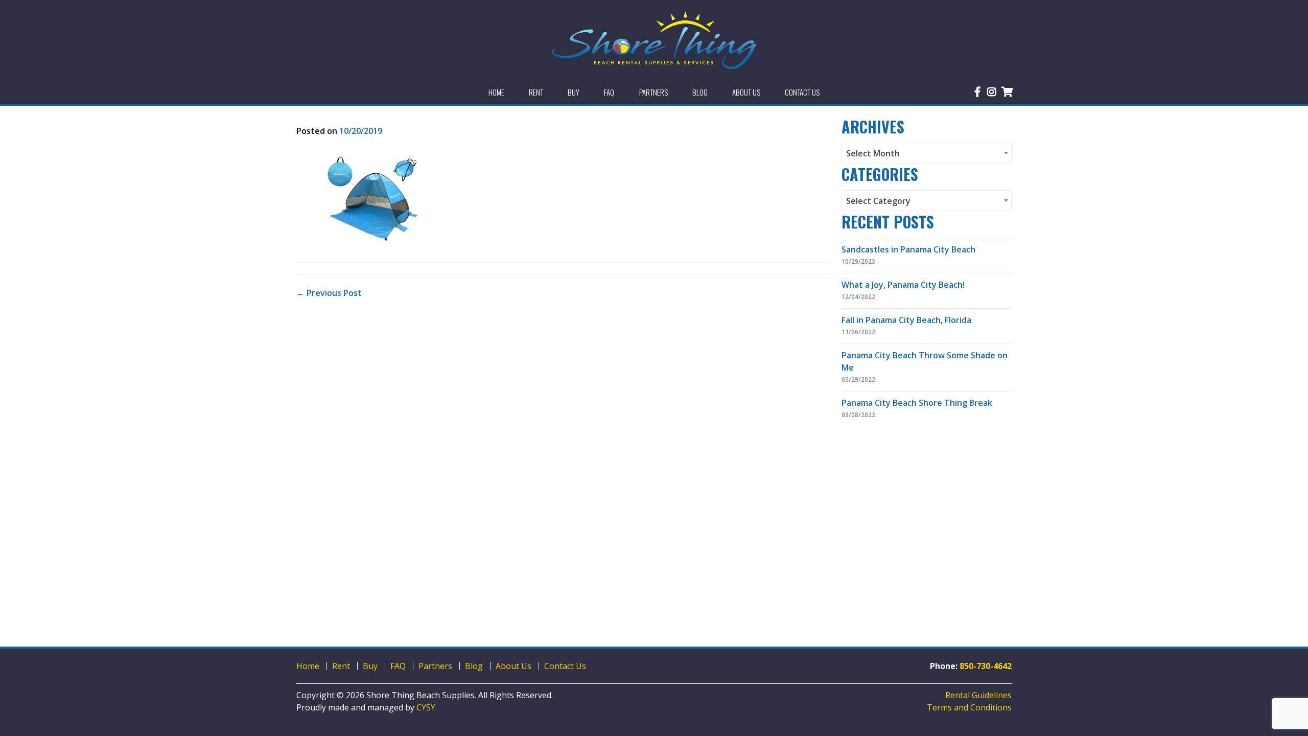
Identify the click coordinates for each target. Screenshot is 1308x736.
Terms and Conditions (969, 707)
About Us (513, 666)
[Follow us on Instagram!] (991, 92)
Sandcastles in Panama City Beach (908, 249)
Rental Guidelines (978, 695)
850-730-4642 (986, 666)
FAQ (398, 666)
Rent (341, 666)
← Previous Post (329, 292)
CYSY (425, 707)
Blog (474, 666)
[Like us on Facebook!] (977, 92)
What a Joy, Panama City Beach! (903, 284)
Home (307, 666)
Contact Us (565, 666)
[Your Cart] (1007, 92)
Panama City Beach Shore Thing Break (917, 402)
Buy (370, 666)
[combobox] (927, 153)
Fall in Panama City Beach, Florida (906, 320)
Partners (435, 666)
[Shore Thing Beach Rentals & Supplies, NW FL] (654, 40)
